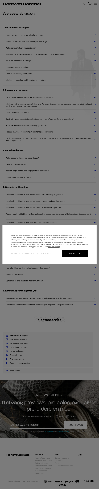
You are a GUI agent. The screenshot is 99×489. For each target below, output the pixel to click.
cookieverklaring (54, 247)
